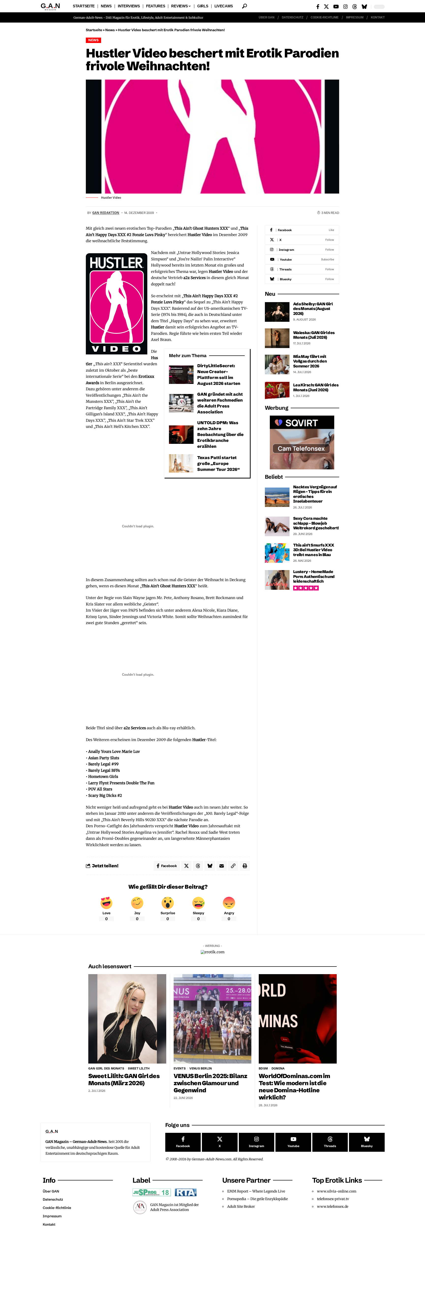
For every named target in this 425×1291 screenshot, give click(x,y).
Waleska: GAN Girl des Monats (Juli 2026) (314, 335)
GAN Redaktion (105, 212)
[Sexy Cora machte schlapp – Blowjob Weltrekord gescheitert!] (277, 526)
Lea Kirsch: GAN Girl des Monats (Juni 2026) (315, 387)
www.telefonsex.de (332, 1206)
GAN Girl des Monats (106, 1068)
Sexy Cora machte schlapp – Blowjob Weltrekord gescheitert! (316, 523)
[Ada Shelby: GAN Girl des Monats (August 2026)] (277, 312)
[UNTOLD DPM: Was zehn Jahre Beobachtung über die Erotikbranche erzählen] (181, 434)
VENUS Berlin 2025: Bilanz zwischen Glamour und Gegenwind (210, 1083)
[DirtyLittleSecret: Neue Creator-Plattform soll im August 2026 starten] (181, 374)
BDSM (263, 1068)
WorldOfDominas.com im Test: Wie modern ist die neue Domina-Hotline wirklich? (294, 1086)
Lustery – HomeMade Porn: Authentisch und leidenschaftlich (314, 576)
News (110, 30)
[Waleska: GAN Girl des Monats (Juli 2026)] (277, 338)
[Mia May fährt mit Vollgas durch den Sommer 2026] (277, 364)
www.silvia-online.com (336, 1191)
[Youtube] (302, 259)
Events (180, 1068)
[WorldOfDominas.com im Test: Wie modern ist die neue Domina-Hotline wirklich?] (298, 1019)
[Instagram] (345, 6)
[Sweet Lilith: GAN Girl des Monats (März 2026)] (127, 1019)
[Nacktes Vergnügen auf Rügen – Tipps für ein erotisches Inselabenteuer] (277, 497)
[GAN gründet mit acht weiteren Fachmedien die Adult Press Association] (181, 403)
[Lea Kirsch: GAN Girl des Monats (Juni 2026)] (277, 390)
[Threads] (354, 6)
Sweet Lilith (139, 1068)
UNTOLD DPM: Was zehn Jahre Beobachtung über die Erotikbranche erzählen (220, 434)
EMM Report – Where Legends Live (256, 1191)
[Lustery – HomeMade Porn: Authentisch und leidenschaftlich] (277, 580)
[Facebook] (318, 6)
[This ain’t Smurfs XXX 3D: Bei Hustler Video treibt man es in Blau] (277, 553)
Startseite (94, 30)
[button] (244, 6)
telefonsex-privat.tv (333, 1199)
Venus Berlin (200, 1068)
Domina (278, 1068)
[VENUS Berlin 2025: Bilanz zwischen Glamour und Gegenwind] (213, 1019)
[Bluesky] (364, 6)
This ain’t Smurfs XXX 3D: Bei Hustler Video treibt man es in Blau (313, 550)
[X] (326, 6)
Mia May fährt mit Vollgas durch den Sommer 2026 (310, 361)
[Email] (221, 866)
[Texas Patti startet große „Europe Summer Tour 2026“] (181, 463)
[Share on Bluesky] (209, 866)
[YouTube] (336, 6)
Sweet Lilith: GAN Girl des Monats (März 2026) (124, 1079)
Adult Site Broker (241, 1206)
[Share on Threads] (198, 866)
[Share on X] (186, 866)
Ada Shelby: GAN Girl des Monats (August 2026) (313, 308)
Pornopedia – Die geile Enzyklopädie (257, 1199)
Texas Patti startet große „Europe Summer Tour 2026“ (218, 463)
